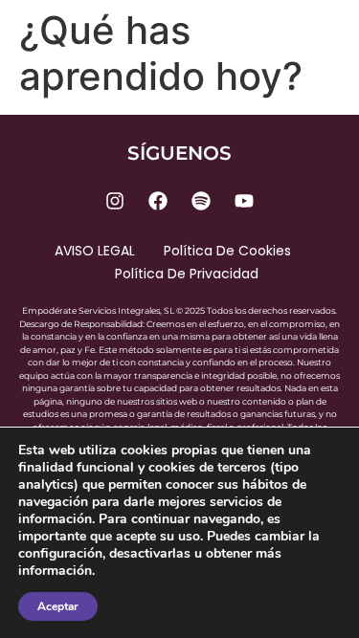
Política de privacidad (186, 273)
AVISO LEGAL (95, 250)
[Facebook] (158, 201)
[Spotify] (201, 201)
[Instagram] (115, 201)
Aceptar (58, 606)
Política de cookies (227, 250)
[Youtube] (244, 201)
